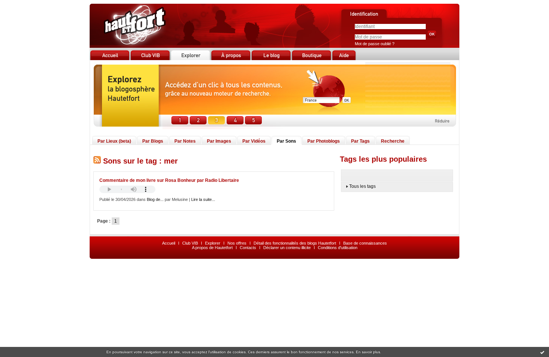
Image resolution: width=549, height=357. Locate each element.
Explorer (212, 243)
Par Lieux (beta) (114, 141)
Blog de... (155, 199)
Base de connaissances (365, 243)
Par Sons (286, 141)
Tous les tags (362, 186)
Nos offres (236, 243)
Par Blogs (152, 141)
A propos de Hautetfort (212, 247)
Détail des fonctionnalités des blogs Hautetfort (295, 243)
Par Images (219, 141)
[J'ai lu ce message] (542, 352)
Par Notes (185, 141)
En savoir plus (368, 352)
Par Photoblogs (323, 141)
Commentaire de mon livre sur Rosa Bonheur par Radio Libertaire (169, 180)
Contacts (248, 247)
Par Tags (360, 141)
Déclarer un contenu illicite (287, 247)
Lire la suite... (203, 199)
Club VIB (190, 243)
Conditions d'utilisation (337, 247)
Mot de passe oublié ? (374, 43)
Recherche (392, 141)
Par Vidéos (254, 141)
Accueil (168, 243)
